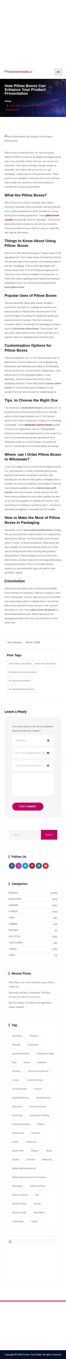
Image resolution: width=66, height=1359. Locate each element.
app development (21, 1053)
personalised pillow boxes (23, 672)
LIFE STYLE (14, 936)
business (42, 1062)
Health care (18, 1150)
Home (8, 101)
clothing (16, 1071)
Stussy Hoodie (19, 1212)
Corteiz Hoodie (19, 1089)
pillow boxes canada (20, 681)
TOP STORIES (16, 942)
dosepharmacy (43, 1097)
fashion (41, 1124)
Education (17, 1106)
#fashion (33, 1036)
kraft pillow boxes (45, 664)
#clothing (17, 1036)
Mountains (17, 1186)
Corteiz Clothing (35, 1080)
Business (13, 892)
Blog (14, 1062)
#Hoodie (16, 1044)
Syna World (39, 1212)
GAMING (13, 924)
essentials (17, 1115)
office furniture (37, 1186)
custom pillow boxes (20, 664)
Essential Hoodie (37, 1106)
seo (37, 1195)
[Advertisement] (33, 32)
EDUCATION (15, 899)
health (15, 1142)
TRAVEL (13, 949)
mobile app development (24, 1168)
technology (18, 1221)
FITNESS (13, 911)
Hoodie (15, 1159)
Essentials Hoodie (21, 1124)
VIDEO (12, 955)
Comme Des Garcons (38, 1071)
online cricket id (20, 1195)
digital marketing (20, 1097)
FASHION (13, 905)
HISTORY (13, 930)
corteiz (15, 1080)
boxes (27, 1062)
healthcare (31, 1142)
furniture (35, 1133)
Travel (34, 1221)
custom (38, 1089)
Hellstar (35, 1150)
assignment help (45, 1053)
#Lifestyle (33, 1044)
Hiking (49, 1150)
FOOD (11, 917)
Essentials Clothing (39, 1115)
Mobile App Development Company (29, 1177)
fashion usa (18, 1133)
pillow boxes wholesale (21, 689)
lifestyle (30, 1159)
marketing (47, 1159)
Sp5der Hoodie (19, 1203)
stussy (37, 1203)
